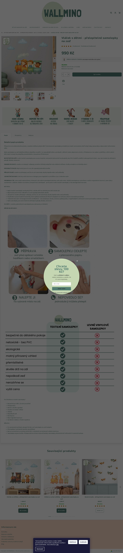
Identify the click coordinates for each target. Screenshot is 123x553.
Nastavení (40, 549)
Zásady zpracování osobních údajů (61, 292)
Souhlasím (83, 542)
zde (57, 545)
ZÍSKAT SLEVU (61, 288)
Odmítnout (72, 542)
